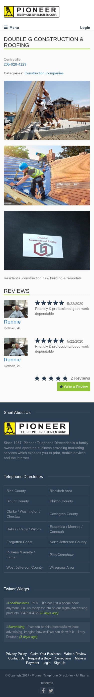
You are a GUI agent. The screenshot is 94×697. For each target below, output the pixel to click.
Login (85, 28)
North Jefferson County (68, 542)
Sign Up (59, 663)
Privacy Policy (16, 654)
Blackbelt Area (61, 491)
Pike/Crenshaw (61, 555)
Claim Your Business (45, 654)
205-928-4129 (15, 64)
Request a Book (39, 658)
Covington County (64, 514)
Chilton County (61, 501)
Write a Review (75, 387)
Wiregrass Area (62, 567)
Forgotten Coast (19, 542)
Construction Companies (44, 73)
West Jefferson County (25, 567)
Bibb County (16, 491)
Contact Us (16, 658)
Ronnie (12, 322)
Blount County (18, 501)
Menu (13, 28)
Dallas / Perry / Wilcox (24, 529)
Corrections (63, 658)
